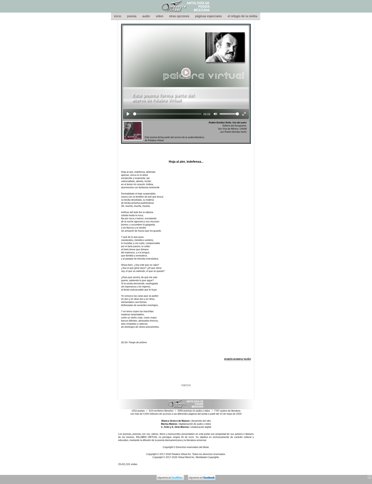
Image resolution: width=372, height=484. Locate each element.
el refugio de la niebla (242, 16)
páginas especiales (208, 16)
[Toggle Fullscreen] (244, 114)
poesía (131, 16)
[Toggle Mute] (215, 114)
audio (146, 16)
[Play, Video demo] (128, 114)
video (159, 16)
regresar (186, 385)
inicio (117, 16)
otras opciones (179, 16)
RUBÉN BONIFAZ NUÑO (237, 359)
